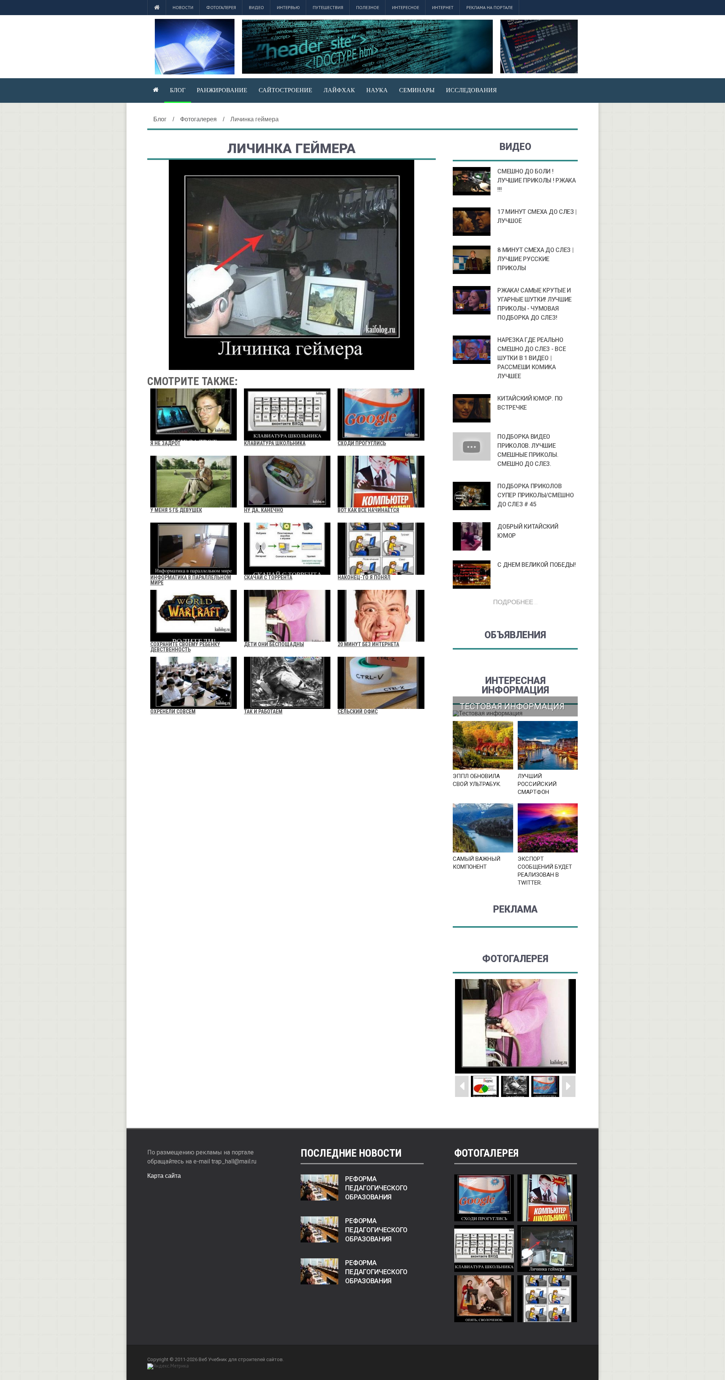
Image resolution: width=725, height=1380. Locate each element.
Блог (177, 90)
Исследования (471, 90)
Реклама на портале (489, 7)
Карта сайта (164, 1176)
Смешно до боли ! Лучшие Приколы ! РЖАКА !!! (536, 180)
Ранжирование (222, 90)
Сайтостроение (285, 90)
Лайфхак (339, 90)
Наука (377, 90)
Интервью (288, 7)
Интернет (443, 7)
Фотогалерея (221, 7)
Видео (256, 7)
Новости (183, 7)
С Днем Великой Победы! (536, 564)
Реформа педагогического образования (376, 1188)
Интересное (405, 7)
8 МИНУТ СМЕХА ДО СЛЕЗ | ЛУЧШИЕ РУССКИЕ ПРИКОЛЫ (535, 259)
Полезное (367, 7)
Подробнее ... (515, 602)
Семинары (417, 90)
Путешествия (328, 7)
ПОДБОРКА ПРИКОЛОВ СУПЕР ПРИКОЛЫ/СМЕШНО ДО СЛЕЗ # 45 (535, 495)
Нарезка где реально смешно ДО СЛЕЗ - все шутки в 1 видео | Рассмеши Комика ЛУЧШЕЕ (531, 358)
